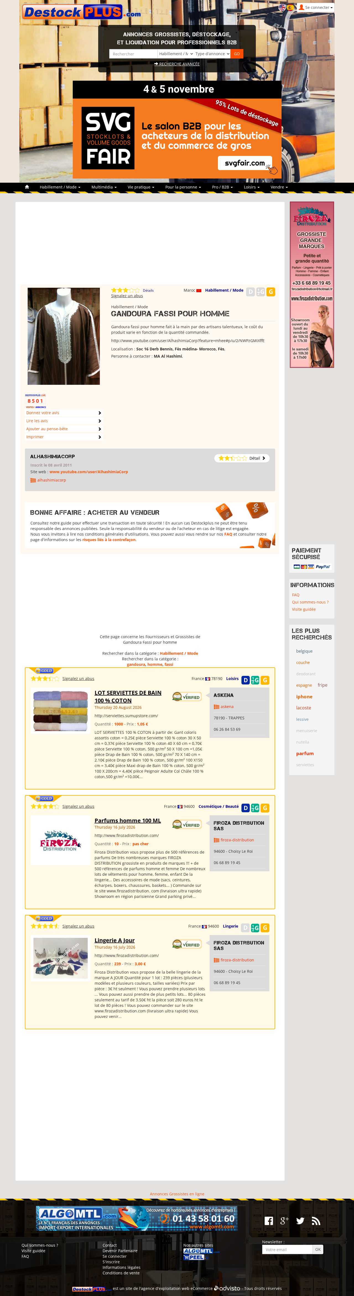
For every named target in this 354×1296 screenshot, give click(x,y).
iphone (304, 696)
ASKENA (224, 695)
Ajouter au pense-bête (47, 428)
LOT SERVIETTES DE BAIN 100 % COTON (128, 696)
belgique (304, 651)
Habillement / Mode (224, 290)
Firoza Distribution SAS (239, 825)
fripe (322, 685)
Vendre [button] (278, 187)
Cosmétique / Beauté (219, 806)
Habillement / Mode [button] (59, 187)
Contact (110, 1245)
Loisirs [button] (250, 187)
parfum (305, 753)
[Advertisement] (150, 246)
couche (303, 662)
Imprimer (35, 436)
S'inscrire (111, 1261)
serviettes (305, 764)
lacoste (303, 708)
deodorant (306, 673)
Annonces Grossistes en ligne (177, 1193)
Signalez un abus (127, 295)
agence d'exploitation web (165, 1288)
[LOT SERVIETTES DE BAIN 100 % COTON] (60, 710)
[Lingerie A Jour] (60, 958)
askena (227, 706)
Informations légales (121, 1267)
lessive (302, 719)
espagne (304, 685)
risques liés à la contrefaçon (109, 539)
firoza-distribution (237, 839)
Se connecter (115, 1256)
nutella (302, 742)
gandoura (136, 664)
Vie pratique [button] (140, 187)
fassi (169, 664)
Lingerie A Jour (115, 940)
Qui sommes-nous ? (310, 602)
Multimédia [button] (103, 187)
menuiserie (306, 730)
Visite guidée (304, 609)
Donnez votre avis (42, 412)
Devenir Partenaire (120, 1250)
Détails (148, 290)
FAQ (228, 534)
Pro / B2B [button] (221, 187)
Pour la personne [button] (181, 187)
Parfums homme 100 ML (128, 820)
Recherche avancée (179, 64)
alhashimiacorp (52, 456)
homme (154, 664)
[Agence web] (227, 1288)
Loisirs (232, 678)
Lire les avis (37, 420)
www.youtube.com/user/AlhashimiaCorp (89, 471)
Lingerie (230, 926)
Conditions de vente (121, 1272)
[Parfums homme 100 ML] (60, 839)
